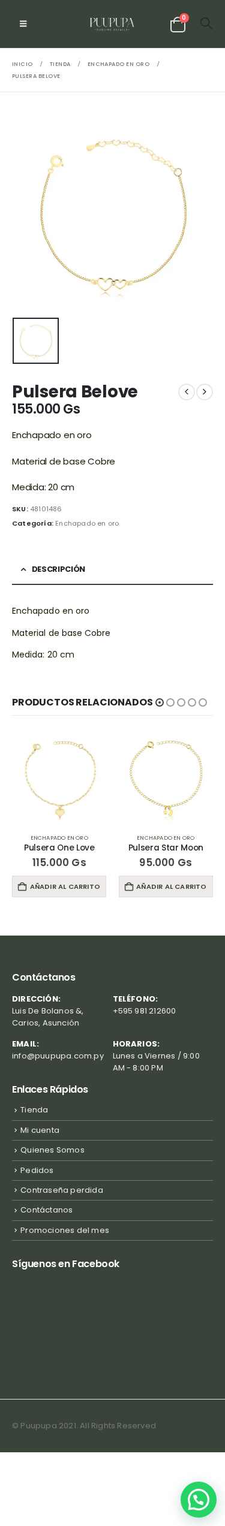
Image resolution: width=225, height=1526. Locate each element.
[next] (204, 392)
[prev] (186, 392)
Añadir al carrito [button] (65, 886)
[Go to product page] (59, 777)
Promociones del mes (64, 1230)
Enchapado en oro (87, 523)
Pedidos (36, 1170)
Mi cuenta (39, 1130)
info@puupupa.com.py (58, 1055)
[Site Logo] (112, 24)
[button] (23, 24)
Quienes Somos (52, 1150)
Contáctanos (46, 1210)
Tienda (34, 1109)
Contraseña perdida (61, 1190)
